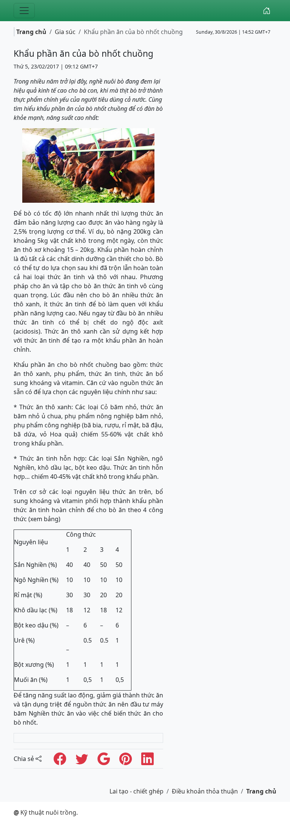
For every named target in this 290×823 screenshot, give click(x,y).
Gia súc (65, 32)
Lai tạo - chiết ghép (137, 791)
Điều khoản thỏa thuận (205, 791)
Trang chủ (31, 32)
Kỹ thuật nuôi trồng (45, 812)
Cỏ (104, 407)
